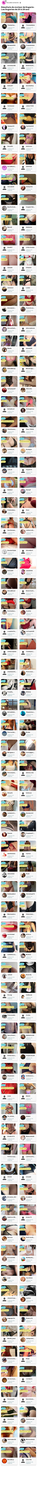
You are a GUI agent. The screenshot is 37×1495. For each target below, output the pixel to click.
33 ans (22, 1004)
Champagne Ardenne (7, 97)
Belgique (22, 138)
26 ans (3, 14)
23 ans (3, 236)
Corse (21, 380)
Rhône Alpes (23, 37)
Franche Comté (24, 1067)
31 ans (22, 580)
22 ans (22, 196)
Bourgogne (23, 118)
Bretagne (22, 57)
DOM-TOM (5, 37)
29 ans (3, 95)
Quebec (22, 562)
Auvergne (4, 259)
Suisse (22, 461)
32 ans (22, 782)
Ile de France (23, 178)
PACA (3, 138)
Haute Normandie (25, 239)
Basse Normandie (6, 219)
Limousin (4, 784)
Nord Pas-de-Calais (7, 158)
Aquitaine (22, 17)
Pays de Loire (23, 199)
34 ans (3, 1267)
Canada (22, 1249)
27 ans (3, 74)
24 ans (3, 34)
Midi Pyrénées (24, 522)
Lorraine (4, 77)
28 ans (22, 14)
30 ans (3, 276)
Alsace (3, 340)
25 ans (3, 54)
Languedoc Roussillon (8, 421)
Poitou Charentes (24, 97)
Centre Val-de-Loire (7, 178)
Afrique (3, 17)
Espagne (4, 704)
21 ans (21, 54)
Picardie (22, 320)
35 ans (3, 1448)
